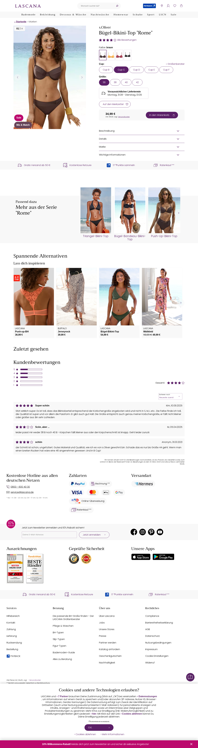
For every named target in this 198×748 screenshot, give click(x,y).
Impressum (151, 649)
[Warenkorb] (181, 6)
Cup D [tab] (136, 69)
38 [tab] (115, 82)
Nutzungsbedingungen (158, 642)
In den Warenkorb (159, 115)
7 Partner (63, 696)
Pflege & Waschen (63, 626)
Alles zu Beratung (62, 659)
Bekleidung (48, 15)
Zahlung (11, 629)
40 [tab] (126, 82)
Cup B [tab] (106, 69)
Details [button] (103, 138)
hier (94, 714)
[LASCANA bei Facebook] (134, 532)
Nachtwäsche (100, 15)
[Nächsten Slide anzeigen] (82, 77)
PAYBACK (15, 656)
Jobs (102, 622)
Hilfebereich (13, 616)
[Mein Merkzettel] (174, 6)
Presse (102, 636)
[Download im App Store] (140, 557)
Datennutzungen (148, 696)
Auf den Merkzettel (113, 104)
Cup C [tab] (121, 69)
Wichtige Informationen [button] (112, 154)
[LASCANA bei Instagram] (142, 532)
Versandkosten (124, 117)
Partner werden (107, 642)
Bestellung (12, 649)
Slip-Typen (59, 639)
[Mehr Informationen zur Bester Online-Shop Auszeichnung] (15, 569)
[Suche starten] (117, 6)
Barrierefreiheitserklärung (159, 622)
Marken (33, 21)
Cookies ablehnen (132, 714)
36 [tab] (104, 82)
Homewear (121, 15)
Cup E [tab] (151, 69)
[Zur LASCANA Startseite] (27, 5)
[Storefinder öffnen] (161, 6)
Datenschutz (152, 636)
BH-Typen (58, 632)
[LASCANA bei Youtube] (160, 532)
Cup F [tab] (166, 69)
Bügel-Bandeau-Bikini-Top (130, 238)
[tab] (103, 55)
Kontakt (11, 622)
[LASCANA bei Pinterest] (151, 532)
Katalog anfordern (109, 649)
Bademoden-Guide (64, 652)
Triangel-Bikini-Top (95, 236)
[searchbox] (95, 6)
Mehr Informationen (113, 734)
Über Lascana (107, 616)
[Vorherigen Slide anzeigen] (17, 77)
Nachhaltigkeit (107, 662)
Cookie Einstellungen (156, 656)
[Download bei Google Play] (163, 557)
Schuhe (138, 15)
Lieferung (12, 636)
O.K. (90, 727)
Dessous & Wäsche (73, 15)
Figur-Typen (59, 645)
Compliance (152, 616)
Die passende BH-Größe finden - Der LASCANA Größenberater (73, 617)
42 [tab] (137, 82)
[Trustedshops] (74, 559)
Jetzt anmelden (92, 534)
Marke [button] (102, 146)
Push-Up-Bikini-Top (164, 236)
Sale (174, 15)
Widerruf (150, 662)
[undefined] (178, 213)
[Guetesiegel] (86, 559)
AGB (147, 629)
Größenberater (176, 64)
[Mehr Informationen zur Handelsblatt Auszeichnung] (34, 568)
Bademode (28, 15)
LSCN (162, 15)
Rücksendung (14, 642)
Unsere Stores (106, 629)
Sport (151, 15)
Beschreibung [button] (107, 131)
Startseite (21, 21)
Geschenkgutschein (110, 656)
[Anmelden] (168, 6)
